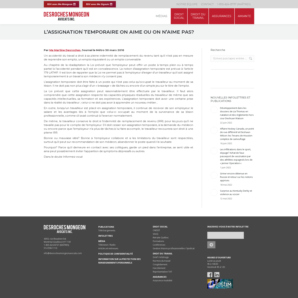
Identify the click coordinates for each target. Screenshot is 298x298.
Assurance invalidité (162, 280)
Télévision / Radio (107, 244)
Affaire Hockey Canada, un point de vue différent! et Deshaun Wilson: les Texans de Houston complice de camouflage (237, 134)
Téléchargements (106, 230)
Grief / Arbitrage (161, 257)
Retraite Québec (161, 237)
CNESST (156, 230)
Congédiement (160, 264)
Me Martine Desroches (65, 50)
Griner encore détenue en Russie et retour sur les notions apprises (236, 177)
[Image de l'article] (214, 109)
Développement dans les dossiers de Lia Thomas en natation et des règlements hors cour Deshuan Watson (237, 113)
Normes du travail (161, 260)
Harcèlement (159, 268)
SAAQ (155, 233)
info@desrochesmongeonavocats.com (63, 253)
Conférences (159, 244)
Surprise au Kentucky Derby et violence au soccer (236, 192)
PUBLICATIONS (106, 226)
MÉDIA (101, 241)
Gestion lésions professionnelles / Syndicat (174, 248)
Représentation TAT (162, 271)
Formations (158, 241)
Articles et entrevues (108, 248)
